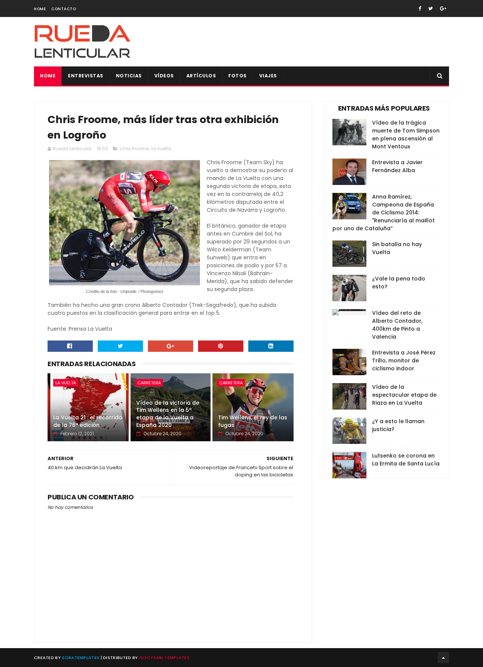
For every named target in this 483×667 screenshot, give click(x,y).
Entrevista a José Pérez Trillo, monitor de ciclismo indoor (403, 360)
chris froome (134, 148)
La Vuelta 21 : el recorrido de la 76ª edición (87, 421)
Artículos (201, 75)
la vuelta (161, 148)
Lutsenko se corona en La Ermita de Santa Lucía (406, 459)
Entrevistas (85, 75)
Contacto (63, 9)
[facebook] (420, 8)
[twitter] (430, 8)
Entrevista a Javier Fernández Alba (397, 166)
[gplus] (443, 8)
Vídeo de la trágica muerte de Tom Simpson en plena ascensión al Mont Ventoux (406, 134)
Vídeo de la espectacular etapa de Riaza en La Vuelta (404, 395)
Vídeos (164, 75)
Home (40, 9)
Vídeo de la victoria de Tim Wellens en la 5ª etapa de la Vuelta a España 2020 (167, 414)
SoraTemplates (80, 658)
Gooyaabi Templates (164, 658)
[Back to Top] (443, 657)
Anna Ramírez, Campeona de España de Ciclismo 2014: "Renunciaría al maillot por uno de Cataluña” (383, 212)
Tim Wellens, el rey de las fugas (252, 421)
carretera (149, 383)
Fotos (237, 75)
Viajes (268, 75)
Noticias (129, 75)
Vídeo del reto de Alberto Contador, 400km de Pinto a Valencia (397, 324)
